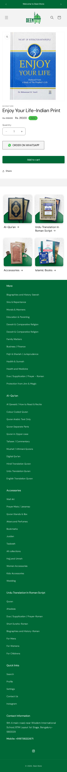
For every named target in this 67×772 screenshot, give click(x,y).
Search (10, 674)
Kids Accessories (15, 573)
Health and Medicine (17, 368)
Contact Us (12, 696)
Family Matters (14, 339)
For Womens (13, 645)
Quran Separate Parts (18, 426)
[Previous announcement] (6, 4)
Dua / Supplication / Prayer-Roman (25, 616)
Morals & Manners (16, 309)
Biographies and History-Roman (23, 631)
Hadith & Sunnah (15, 361)
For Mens (11, 638)
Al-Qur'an (10, 227)
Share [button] (9, 170)
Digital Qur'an (13, 456)
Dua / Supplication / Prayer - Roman (25, 376)
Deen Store (37, 766)
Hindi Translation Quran (19, 463)
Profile (10, 681)
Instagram (12, 703)
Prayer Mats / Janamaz (18, 506)
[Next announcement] (61, 4)
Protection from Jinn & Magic (21, 383)
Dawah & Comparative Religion (22, 324)
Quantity (6, 125)
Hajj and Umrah (14, 558)
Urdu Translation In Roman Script (47, 228)
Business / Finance (16, 346)
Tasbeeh (11, 543)
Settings (11, 688)
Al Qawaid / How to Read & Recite (24, 404)
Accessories (12, 270)
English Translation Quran (20, 478)
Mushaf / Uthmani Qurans (20, 448)
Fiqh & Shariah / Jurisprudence (22, 354)
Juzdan (10, 536)
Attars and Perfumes (17, 521)
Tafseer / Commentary (18, 441)
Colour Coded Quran (17, 411)
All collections (14, 551)
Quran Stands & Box (17, 514)
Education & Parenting (18, 316)
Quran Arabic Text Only (19, 419)
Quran (10, 601)
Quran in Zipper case (17, 434)
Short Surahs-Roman (17, 623)
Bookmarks (12, 528)
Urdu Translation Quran (18, 471)
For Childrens (13, 653)
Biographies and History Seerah (23, 294)
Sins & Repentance (16, 302)
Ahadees (11, 608)
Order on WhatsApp (26, 145)
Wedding (11, 580)
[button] (6, 17)
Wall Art (10, 499)
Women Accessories (17, 566)
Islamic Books (44, 270)
